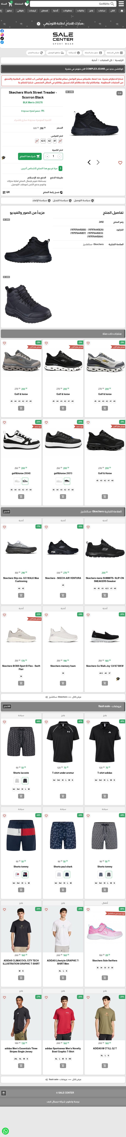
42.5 (43, 141)
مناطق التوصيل (56, 52)
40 (60, 141)
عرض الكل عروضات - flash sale (63, 1080)
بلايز (91, 10)
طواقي (20, 10)
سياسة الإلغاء (42, 200)
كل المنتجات (106, 60)
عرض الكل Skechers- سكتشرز (63, 697)
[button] (22, 4)
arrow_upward (4, 1093)
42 (49, 141)
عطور (9, 10)
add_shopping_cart (104, 408)
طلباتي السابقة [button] (115, 52)
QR (6, 192)
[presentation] (98, 162)
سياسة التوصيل (84, 200)
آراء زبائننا (74, 52)
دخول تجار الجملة (93, 52)
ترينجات (32, 10)
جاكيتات (80, 10)
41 (55, 141)
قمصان (44, 10)
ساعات (101, 10)
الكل (113, 10)
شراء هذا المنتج (30, 156)
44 (37, 141)
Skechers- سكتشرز (93, 244)
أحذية (55, 10)
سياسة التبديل (62, 200)
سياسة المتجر (35, 52)
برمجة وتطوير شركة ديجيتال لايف (63, 1101)
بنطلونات (67, 10)
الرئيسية (119, 60)
